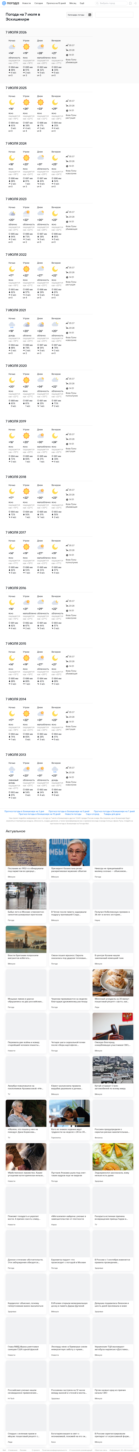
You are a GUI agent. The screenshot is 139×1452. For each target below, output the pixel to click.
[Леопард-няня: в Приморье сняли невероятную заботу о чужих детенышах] (69, 1337)
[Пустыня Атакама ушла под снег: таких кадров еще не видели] (69, 1163)
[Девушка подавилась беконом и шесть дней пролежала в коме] (113, 1294)
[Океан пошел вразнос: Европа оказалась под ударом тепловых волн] (69, 946)
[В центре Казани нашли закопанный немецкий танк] (113, 946)
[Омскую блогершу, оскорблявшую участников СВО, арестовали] (113, 1033)
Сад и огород (92, 814)
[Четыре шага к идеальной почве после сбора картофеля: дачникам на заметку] (69, 1033)
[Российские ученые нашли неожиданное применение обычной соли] (26, 1381)
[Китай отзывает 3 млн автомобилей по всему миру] (113, 1076)
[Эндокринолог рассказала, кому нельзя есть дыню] (113, 1163)
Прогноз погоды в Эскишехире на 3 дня (24, 811)
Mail (4, 1450)
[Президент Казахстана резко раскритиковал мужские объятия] (69, 859)
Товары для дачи (112, 814)
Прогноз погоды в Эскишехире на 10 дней (39, 814)
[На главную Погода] (12, 3)
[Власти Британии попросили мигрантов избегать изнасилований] (26, 946)
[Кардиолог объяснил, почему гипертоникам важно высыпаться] (26, 1294)
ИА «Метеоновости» (129, 1450)
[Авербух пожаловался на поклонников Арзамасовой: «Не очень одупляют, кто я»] (26, 1076)
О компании (12, 1450)
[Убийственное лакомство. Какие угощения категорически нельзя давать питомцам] (26, 1163)
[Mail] (4, 3)
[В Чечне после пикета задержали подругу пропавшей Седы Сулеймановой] (69, 902)
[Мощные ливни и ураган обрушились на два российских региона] (26, 989)
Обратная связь (101, 1450)
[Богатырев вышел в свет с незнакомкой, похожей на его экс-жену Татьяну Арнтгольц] (69, 1424)
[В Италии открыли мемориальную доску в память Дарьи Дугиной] (69, 1294)
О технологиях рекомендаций (80, 1450)
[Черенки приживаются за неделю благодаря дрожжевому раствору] (69, 989)
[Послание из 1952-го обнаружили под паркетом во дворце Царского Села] (26, 859)
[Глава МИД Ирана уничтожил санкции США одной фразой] (26, 1337)
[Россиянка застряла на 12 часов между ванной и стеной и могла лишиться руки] (69, 1381)
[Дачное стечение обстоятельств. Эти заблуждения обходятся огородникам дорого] (26, 1250)
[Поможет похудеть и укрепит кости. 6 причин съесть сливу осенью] (26, 1207)
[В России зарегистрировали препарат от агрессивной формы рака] (113, 1424)
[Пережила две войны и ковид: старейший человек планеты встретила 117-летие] (26, 1033)
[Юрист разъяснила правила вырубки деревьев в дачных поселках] (69, 1076)
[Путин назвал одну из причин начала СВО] (113, 1381)
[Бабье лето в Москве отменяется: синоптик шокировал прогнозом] (26, 902)
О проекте (36, 1450)
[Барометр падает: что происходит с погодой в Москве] (69, 1250)
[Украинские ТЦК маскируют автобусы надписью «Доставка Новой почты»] (113, 1337)
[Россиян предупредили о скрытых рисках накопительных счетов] (113, 1120)
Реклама (23, 1450)
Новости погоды (73, 814)
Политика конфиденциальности (54, 1450)
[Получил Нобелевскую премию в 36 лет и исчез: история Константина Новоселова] (113, 902)
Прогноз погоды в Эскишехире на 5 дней (69, 811)
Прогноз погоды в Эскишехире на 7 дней (114, 811)
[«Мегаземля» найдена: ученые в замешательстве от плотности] (69, 1207)
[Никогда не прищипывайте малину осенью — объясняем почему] (113, 859)
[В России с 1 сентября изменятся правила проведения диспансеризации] (113, 1250)
